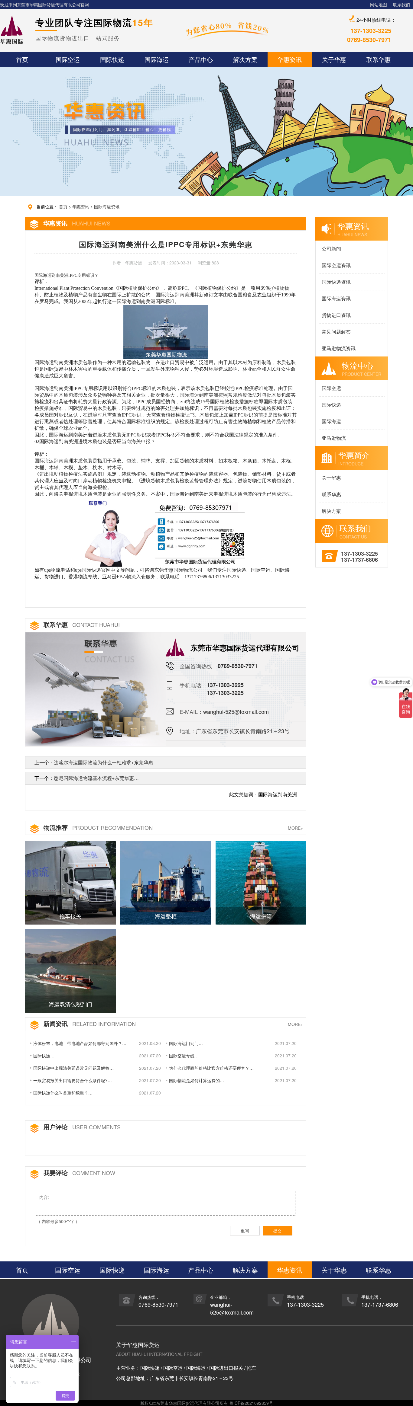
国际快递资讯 (336, 281)
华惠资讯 (80, 206)
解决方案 (331, 510)
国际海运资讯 (106, 206)
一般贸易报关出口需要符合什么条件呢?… (72, 1080)
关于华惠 (331, 477)
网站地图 (378, 5)
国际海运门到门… (186, 1043)
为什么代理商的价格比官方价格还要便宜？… (211, 1068)
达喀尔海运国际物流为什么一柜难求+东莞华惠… (106, 762)
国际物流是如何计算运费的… (196, 1080)
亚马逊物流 (334, 437)
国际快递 (331, 404)
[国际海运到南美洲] (165, 532)
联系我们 (401, 5)
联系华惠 (331, 494)
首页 (63, 206)
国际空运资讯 (336, 265)
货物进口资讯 (336, 315)
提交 (277, 1231)
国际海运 (331, 421)
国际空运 (331, 388)
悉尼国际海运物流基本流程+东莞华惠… (96, 778)
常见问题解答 (336, 331)
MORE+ (295, 828)
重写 (245, 1231)
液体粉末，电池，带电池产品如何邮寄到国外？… (79, 1043)
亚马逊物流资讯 (339, 348)
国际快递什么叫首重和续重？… (63, 1093)
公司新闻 (331, 248)
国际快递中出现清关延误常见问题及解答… (73, 1068)
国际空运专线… (184, 1056)
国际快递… (43, 1056)
